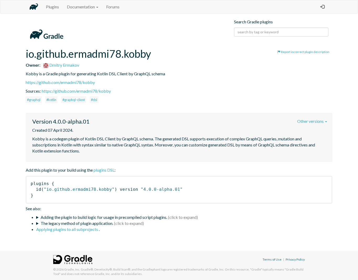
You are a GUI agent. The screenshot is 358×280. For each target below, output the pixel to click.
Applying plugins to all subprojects (67, 229)
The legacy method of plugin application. (77, 223)
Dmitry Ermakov (63, 64)
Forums (113, 6)
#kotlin (51, 100)
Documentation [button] (81, 6)
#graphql (33, 100)
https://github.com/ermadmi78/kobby (60, 82)
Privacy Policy (295, 259)
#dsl (94, 100)
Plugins (52, 6)
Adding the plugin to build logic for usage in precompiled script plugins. (104, 217)
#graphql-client (73, 100)
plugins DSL (104, 169)
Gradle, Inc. (72, 269)
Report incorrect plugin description (304, 52)
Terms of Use (272, 259)
